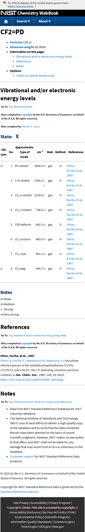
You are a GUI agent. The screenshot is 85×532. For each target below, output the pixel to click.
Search (22, 21)
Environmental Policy (29, 517)
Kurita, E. (19, 360)
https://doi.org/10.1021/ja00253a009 (25, 379)
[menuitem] (6, 21)
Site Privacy (20, 503)
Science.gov (29, 526)
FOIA (71, 512)
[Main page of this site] (6, 21)
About (43, 21)
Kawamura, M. (35, 360)
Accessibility (38, 503)
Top (11, 106)
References (23, 61)
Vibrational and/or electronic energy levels (44, 56)
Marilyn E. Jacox (31, 126)
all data (57, 379)
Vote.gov (58, 526)
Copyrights (14, 507)
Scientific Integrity (57, 517)
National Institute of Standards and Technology (9, 13)
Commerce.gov (63, 522)
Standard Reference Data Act (19, 492)
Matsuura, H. (55, 360)
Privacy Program (59, 503)
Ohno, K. (6, 360)
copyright (26, 114)
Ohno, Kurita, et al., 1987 (75, 170)
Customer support (22, 456)
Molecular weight (22, 47)
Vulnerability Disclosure (25, 512)
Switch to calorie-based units (35, 75)
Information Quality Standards (31, 522)
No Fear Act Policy (54, 512)
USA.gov (44, 526)
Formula (16, 42)
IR (60, 166)
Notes (20, 66)
